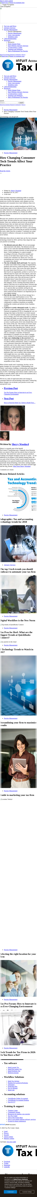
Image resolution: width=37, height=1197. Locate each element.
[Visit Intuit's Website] (4, 2)
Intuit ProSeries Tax (14, 1071)
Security (6, 1135)
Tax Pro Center (12, 1116)
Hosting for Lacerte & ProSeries (18, 1083)
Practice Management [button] (10, 29)
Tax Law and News (10, 26)
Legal (5, 1131)
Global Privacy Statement (20, 1179)
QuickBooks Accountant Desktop (18, 1100)
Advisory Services (9, 28)
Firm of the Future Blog (15, 1117)
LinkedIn (7, 1167)
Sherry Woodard (16, 190)
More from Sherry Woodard (21, 466)
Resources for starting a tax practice (19, 1114)
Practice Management (14, 33)
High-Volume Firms (14, 44)
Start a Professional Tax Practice (18, 51)
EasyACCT (11, 1102)
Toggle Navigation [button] (8, 4)
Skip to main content (6, 1)
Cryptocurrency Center (15, 47)
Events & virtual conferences (17, 1121)
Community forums (14, 1112)
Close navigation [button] (5, 6)
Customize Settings (27, 1191)
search (2, 101)
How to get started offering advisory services (22, 1119)
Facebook (7, 1161)
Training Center (13, 1110)
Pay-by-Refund (12, 1088)
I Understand (10, 1191)
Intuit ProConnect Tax (15, 1069)
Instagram (7, 1165)
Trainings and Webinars (15, 49)
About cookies (8, 1137)
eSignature (11, 1085)
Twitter (6, 1163)
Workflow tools (13, 37)
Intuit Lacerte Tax (13, 1067)
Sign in (23, 54)
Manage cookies (9, 1138)
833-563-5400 (11, 1142)
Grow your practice (14, 35)
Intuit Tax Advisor (13, 1081)
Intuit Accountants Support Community (10, 54)
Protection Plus (12, 1086)
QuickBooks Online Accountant (18, 1098)
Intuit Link (11, 1090)
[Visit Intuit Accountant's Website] (16, 2)
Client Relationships (10, 38)
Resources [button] (7, 40)
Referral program (13, 1073)
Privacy (6, 1133)
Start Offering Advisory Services (18, 46)
